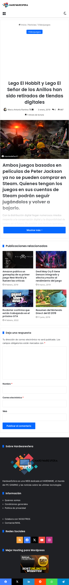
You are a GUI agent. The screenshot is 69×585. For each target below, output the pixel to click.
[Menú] (4, 13)
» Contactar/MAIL (11, 523)
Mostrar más (34, 230)
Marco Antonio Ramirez (18, 109)
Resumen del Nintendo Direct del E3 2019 (49, 311)
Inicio (23, 24)
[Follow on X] (30, 109)
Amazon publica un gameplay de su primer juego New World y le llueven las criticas (16, 276)
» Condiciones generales (15, 504)
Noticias (32, 24)
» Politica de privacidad (14, 508)
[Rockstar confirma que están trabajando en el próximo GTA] (18, 298)
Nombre (7, 383)
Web (5, 411)
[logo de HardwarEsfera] (15, 5)
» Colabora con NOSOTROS (16, 519)
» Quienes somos (11, 500)
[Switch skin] (65, 13)
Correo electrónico (13, 397)
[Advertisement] (34, 57)
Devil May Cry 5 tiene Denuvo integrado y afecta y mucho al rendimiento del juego (49, 276)
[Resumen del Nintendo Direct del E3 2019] (51, 298)
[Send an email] (33, 109)
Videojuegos (44, 24)
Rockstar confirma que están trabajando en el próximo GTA (16, 313)
